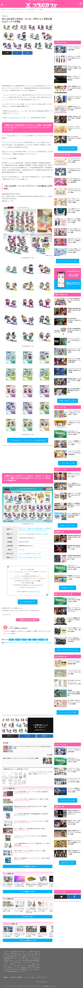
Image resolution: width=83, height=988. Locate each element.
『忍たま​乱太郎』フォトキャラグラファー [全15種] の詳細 (27, 440)
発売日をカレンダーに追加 (27, 620)
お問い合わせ (31, 966)
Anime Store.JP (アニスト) (16, 117)
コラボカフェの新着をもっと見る (27, 940)
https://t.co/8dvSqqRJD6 (36, 585)
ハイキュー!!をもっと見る (68, 463)
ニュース (35, 639)
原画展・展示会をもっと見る (67, 400)
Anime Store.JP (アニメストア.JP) (15, 642)
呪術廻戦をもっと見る (67, 587)
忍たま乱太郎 (41, 639)
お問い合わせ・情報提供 (16, 977)
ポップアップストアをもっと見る (67, 261)
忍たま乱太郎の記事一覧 (28, 602)
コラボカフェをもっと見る (67, 148)
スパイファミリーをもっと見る (67, 712)
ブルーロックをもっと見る (67, 800)
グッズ (29, 639)
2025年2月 (11, 639)
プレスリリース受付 (29, 977)
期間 (47, 639)
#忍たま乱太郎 (18, 571)
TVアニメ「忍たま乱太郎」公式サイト (28, 557)
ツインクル (43, 642)
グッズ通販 (36, 642)
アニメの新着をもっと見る (27, 891)
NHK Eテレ (28, 642)
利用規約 (47, 986)
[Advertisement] (27, 69)
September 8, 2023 (33, 591)
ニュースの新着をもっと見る (27, 866)
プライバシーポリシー (42, 977)
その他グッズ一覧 (41, 534)
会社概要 (5, 977)
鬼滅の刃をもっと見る (67, 862)
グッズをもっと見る (28, 916)
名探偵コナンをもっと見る (67, 525)
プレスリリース (19, 966)
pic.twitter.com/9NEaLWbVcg (27, 587)
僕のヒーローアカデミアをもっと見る (67, 650)
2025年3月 (17, 639)
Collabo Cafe (41, 5)
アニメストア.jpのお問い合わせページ (28, 553)
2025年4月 (24, 639)
